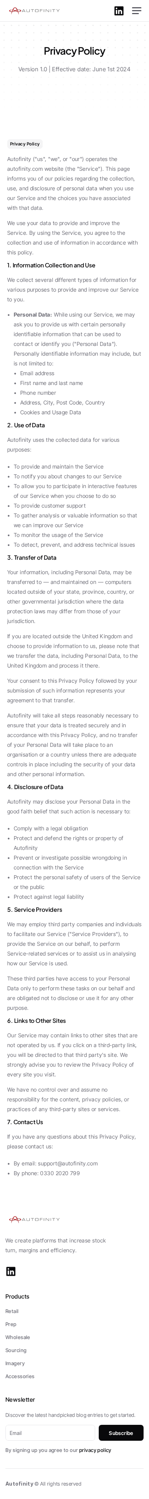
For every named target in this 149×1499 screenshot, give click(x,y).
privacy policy (95, 1450)
